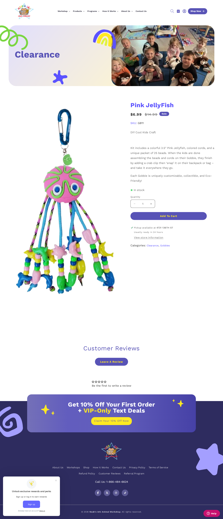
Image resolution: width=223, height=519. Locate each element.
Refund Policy (87, 473)
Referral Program (134, 473)
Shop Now (196, 11)
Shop (86, 467)
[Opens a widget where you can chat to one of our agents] (211, 513)
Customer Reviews (109, 473)
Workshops (73, 467)
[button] (64, 11)
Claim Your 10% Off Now (111, 420)
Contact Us (119, 467)
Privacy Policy (137, 467)
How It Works (101, 467)
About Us (57, 467)
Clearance (153, 245)
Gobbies (165, 245)
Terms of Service (158, 467)
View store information (148, 237)
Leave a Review (111, 361)
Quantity (135, 197)
